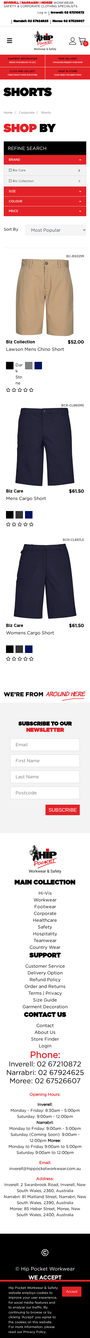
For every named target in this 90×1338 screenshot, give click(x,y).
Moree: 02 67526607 (68, 21)
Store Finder (45, 1039)
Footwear (45, 906)
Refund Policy (45, 979)
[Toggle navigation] (9, 40)
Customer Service (45, 966)
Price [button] (13, 211)
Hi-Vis (45, 893)
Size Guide (45, 999)
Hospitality (45, 933)
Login (45, 1045)
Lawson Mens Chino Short (35, 349)
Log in (42, 12)
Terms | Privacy (45, 993)
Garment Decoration (45, 1006)
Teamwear (45, 940)
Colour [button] (15, 201)
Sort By (11, 229)
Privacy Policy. (34, 1331)
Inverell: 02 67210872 (67, 12)
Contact (45, 1025)
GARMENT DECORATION (22, 60)
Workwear (45, 899)
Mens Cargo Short (26, 498)
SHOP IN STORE (67, 73)
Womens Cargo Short (30, 632)
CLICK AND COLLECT (22, 73)
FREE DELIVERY (67, 60)
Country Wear (45, 947)
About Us (45, 1032)
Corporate (45, 913)
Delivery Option (45, 972)
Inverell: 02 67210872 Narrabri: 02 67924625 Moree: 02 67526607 (45, 1072)
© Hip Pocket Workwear (45, 1268)
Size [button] (12, 191)
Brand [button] (14, 159)
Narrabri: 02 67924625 (31, 21)
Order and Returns (45, 986)
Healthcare (45, 920)
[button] (72, 40)
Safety (45, 927)
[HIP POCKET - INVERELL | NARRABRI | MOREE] (45, 40)
